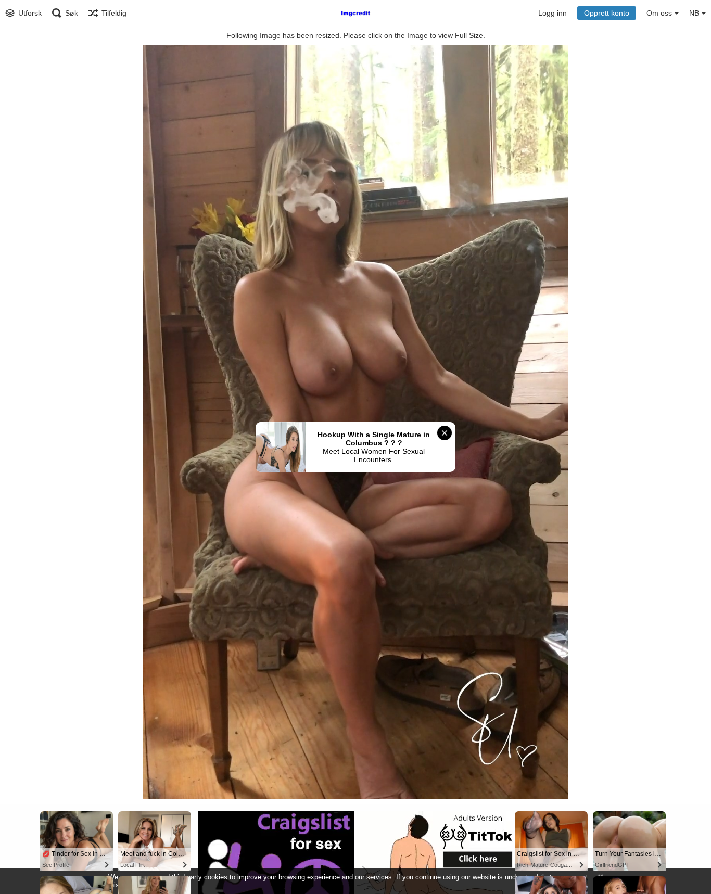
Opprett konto (606, 13)
